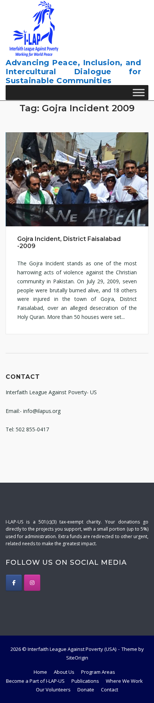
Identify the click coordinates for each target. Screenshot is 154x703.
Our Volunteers (53, 689)
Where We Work (124, 681)
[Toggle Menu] (139, 92)
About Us (64, 672)
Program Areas (98, 672)
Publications (85, 681)
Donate (85, 689)
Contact (109, 689)
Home (40, 672)
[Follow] (32, 582)
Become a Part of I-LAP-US (35, 681)
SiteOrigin (77, 657)
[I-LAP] (14, 582)
